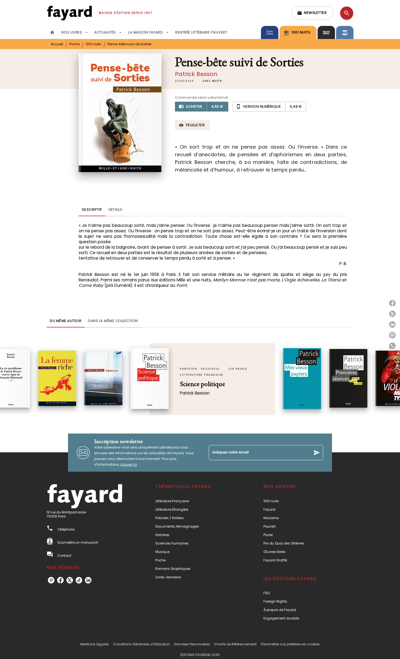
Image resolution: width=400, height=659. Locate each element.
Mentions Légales (94, 644)
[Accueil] (69, 13)
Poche (74, 44)
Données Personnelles (192, 644)
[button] (312, 13)
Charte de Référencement (235, 644)
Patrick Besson (196, 74)
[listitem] (51, 580)
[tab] (52, 32)
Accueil (57, 44)
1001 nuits (93, 44)
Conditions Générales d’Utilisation (141, 644)
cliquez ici (128, 464)
